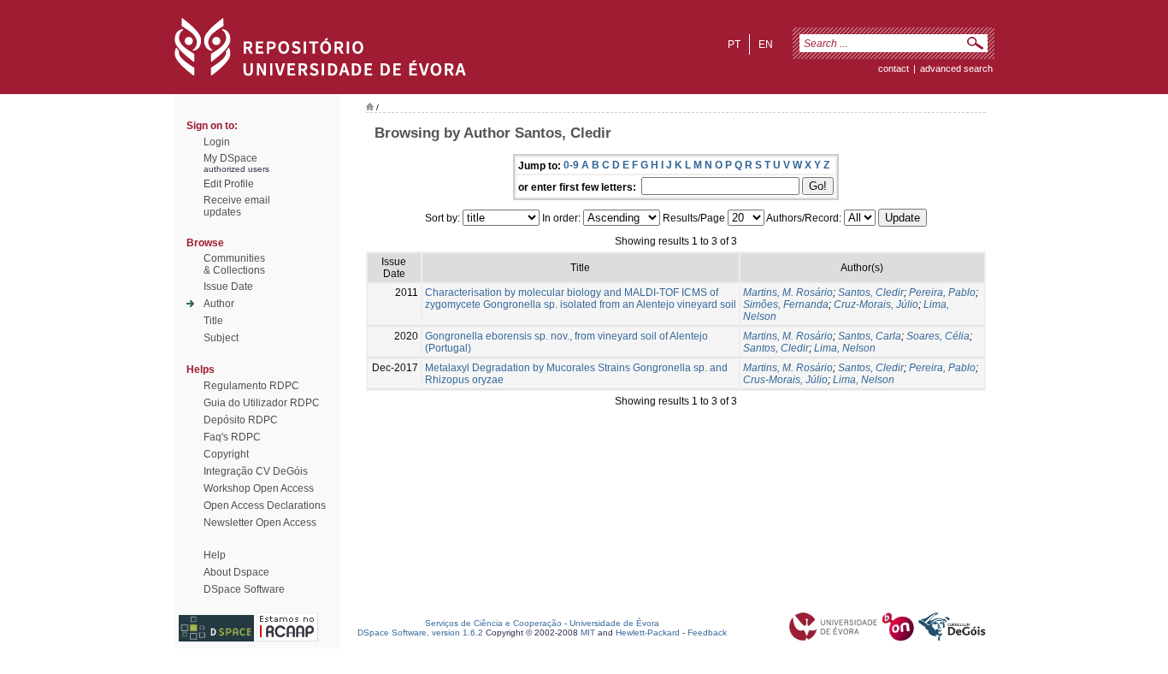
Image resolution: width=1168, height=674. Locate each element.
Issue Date (228, 287)
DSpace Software (244, 589)
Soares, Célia (938, 336)
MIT (588, 632)
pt (734, 44)
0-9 (571, 165)
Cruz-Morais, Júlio (876, 304)
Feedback (707, 632)
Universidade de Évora (614, 623)
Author (219, 304)
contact (893, 68)
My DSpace (230, 158)
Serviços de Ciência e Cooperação (493, 623)
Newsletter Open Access (260, 523)
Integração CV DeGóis (256, 471)
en (765, 44)
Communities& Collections (234, 264)
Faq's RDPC (232, 437)
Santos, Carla (869, 336)
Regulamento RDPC (251, 386)
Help (215, 555)
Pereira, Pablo (942, 293)
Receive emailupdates (237, 206)
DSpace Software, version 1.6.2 (420, 632)
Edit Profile (229, 184)
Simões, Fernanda (786, 304)
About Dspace (236, 572)
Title (213, 321)
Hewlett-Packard (648, 632)
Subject (221, 338)
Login (217, 142)
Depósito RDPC (241, 420)
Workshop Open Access (259, 488)
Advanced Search (956, 68)
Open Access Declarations (265, 505)
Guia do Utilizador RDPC (262, 403)
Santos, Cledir (871, 293)
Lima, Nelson (845, 348)
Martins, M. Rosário (788, 293)
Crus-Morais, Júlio (785, 380)
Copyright (226, 454)
